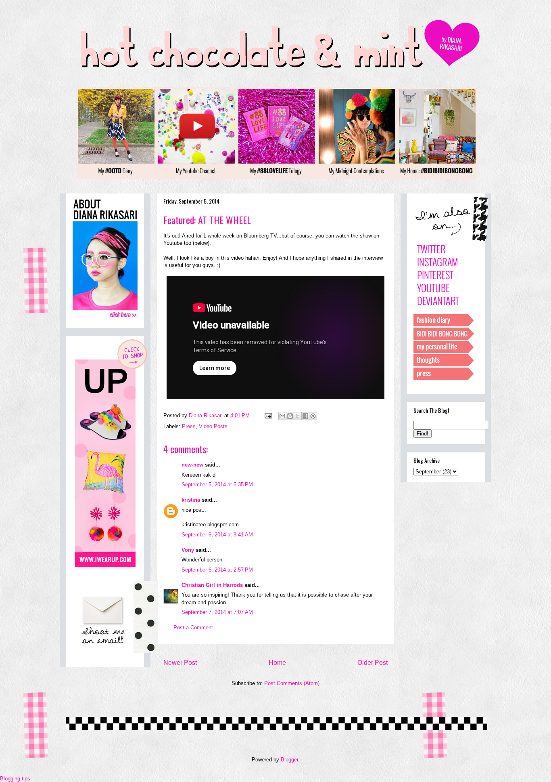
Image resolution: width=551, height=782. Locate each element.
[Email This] (282, 416)
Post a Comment (193, 627)
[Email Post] (267, 415)
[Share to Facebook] (305, 416)
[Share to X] (298, 416)
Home (277, 662)
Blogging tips (15, 779)
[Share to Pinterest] (313, 416)
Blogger (289, 760)
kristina (191, 500)
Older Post (372, 662)
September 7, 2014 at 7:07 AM (217, 612)
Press (189, 426)
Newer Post (180, 662)
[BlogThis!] (290, 416)
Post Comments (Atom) (291, 683)
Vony (188, 550)
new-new (192, 465)
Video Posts (213, 426)
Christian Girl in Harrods (212, 585)
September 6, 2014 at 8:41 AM (217, 535)
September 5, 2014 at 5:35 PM (217, 484)
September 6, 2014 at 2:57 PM (217, 570)
